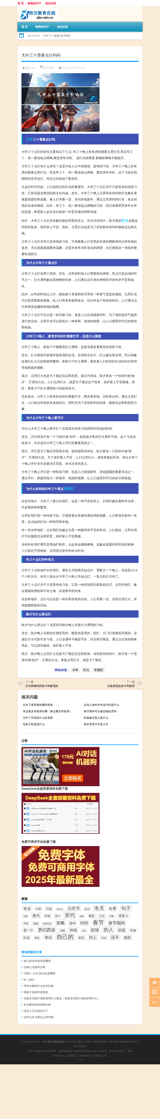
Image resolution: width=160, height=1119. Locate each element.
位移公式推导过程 (34, 967)
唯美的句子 (34, 3)
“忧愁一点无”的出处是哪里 (40, 973)
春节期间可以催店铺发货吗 (100, 711)
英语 (81, 937)
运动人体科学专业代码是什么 (101, 705)
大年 (29, 139)
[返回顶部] (153, 1001)
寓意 (91, 916)
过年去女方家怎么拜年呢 (39, 1017)
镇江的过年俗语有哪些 (37, 961)
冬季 (112, 908)
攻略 (60, 923)
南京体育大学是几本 (96, 724)
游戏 (73, 930)
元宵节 (74, 908)
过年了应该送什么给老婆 (38, 717)
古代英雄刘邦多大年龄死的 (41, 686)
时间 (84, 923)
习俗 (49, 908)
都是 (127, 937)
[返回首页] (153, 982)
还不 (115, 937)
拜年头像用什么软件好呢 (39, 986)
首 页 (21, 3)
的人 (108, 929)
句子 (126, 907)
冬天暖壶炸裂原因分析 (37, 1004)
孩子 (57, 916)
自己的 (65, 936)
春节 (98, 922)
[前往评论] (153, 992)
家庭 (82, 916)
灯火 (124, 220)
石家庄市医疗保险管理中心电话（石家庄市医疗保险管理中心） (62, 998)
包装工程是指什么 (34, 724)
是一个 (28, 930)
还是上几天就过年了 (36, 1011)
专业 (27, 908)
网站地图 (114, 1041)
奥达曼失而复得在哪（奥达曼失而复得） (47, 711)
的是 (121, 929)
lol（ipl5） (30, 979)
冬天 (99, 907)
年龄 (111, 916)
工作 (102, 916)
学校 (47, 916)
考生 (37, 938)
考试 (48, 937)
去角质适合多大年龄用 (121, 686)
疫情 (95, 930)
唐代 (36, 915)
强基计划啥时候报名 (36, 992)
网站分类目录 (85, 1041)
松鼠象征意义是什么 (96, 717)
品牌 (25, 916)
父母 (84, 930)
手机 (25, 923)
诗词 (103, 938)
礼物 (133, 930)
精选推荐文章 (101, 1041)
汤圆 (62, 930)
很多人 (124, 915)
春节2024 (34, 35)
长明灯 (69, 488)
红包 (26, 937)
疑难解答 (125, 1041)
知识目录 (50, 3)
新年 (72, 923)
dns (33, 67)
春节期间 (116, 923)
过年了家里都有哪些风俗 (38, 705)
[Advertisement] (80, 1091)
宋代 (70, 914)
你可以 (60, 909)
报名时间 (47, 923)
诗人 (93, 937)
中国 (38, 909)
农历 (87, 909)
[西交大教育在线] (38, 8)
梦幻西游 (46, 930)
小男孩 (80, 1059)
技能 (35, 923)
